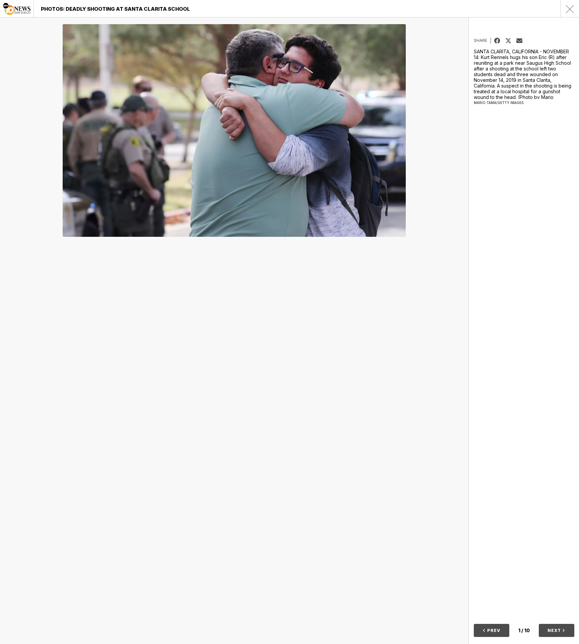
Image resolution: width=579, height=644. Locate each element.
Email (521, 41)
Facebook (499, 41)
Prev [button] (493, 630)
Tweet (510, 41)
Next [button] (555, 630)
